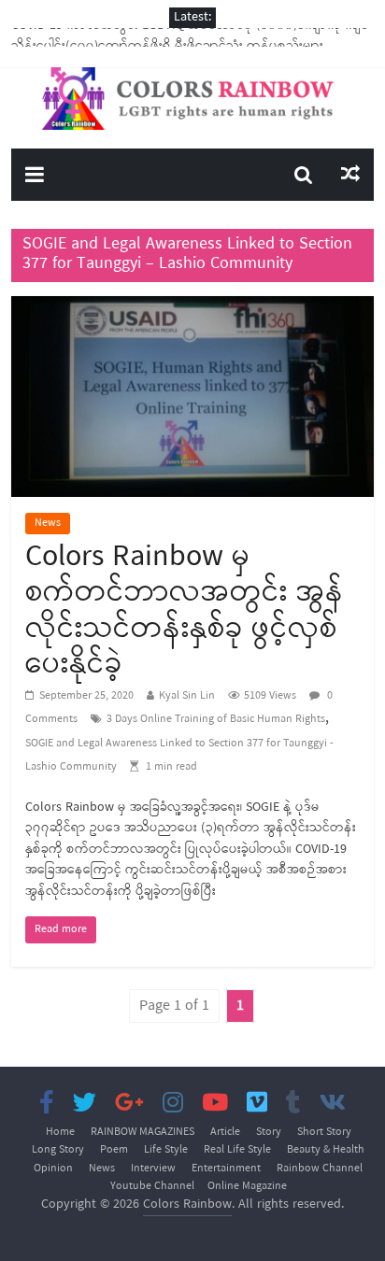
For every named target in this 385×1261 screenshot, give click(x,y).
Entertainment (226, 1168)
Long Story (58, 1150)
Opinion (53, 1168)
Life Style (166, 1150)
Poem (114, 1150)
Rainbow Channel (320, 1168)
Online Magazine (247, 1186)
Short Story (324, 1132)
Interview (153, 1168)
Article (225, 1132)
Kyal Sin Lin (187, 696)
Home (60, 1132)
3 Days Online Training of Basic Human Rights (216, 719)
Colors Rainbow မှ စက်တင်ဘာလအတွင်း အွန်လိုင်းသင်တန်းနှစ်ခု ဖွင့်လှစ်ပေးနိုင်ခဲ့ (184, 610)
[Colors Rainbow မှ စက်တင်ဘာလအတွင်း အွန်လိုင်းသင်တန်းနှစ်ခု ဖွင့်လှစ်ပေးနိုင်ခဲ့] (192, 307)
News (48, 523)
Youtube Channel (152, 1186)
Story (268, 1132)
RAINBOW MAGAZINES (142, 1132)
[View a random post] (350, 175)
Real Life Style (237, 1150)
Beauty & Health (325, 1150)
